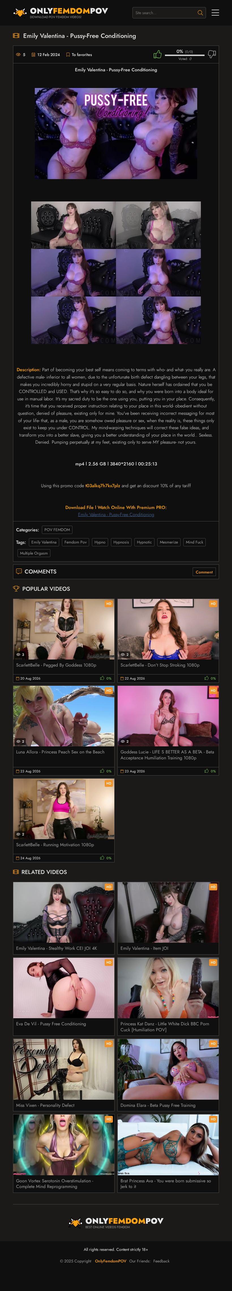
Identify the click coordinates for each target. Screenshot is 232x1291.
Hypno (100, 542)
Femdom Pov (76, 542)
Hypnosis (121, 542)
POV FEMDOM (57, 529)
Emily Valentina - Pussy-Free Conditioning (116, 514)
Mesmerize (169, 542)
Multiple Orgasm (34, 553)
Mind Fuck (194, 542)
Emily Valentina (44, 542)
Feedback (161, 1261)
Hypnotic (144, 542)
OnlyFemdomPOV (110, 1261)
